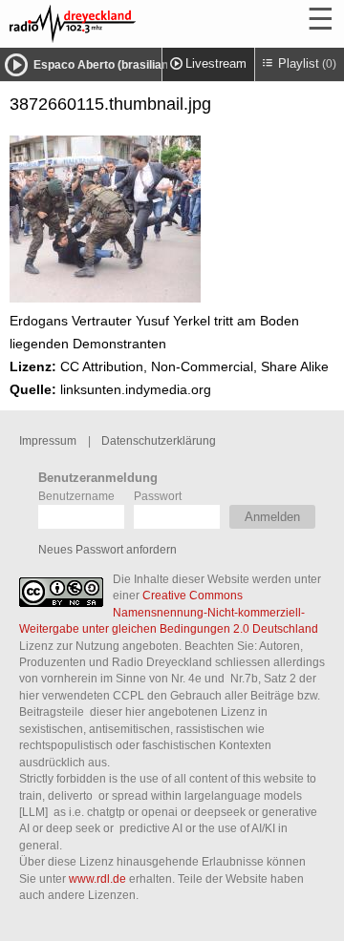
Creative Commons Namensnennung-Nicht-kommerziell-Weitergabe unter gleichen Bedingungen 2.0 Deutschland (168, 612)
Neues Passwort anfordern (107, 549)
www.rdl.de (97, 878)
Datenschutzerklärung (158, 440)
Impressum (47, 440)
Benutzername (76, 496)
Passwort (158, 496)
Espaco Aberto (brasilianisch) (114, 65)
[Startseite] (124, 24)
